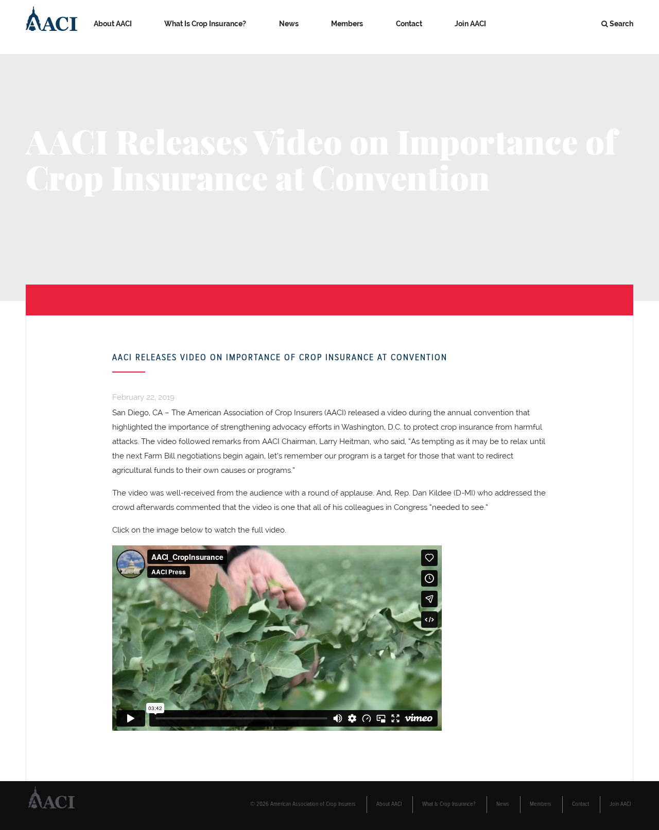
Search (621, 24)
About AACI (113, 24)
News (289, 24)
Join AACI (470, 24)
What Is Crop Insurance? (205, 24)
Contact (409, 24)
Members (347, 24)
